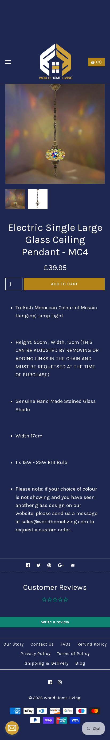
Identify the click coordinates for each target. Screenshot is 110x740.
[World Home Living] (55, 62)
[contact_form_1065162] (12, 728)
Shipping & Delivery (47, 663)
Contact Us (42, 644)
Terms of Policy (73, 653)
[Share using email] (73, 565)
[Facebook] (50, 682)
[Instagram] (60, 682)
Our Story (13, 644)
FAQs (66, 644)
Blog (80, 663)
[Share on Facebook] (28, 565)
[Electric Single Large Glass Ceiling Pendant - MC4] (55, 88)
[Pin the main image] (49, 565)
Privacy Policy (35, 653)
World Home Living (62, 697)
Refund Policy (92, 644)
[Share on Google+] (61, 565)
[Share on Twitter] (39, 565)
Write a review (55, 621)
